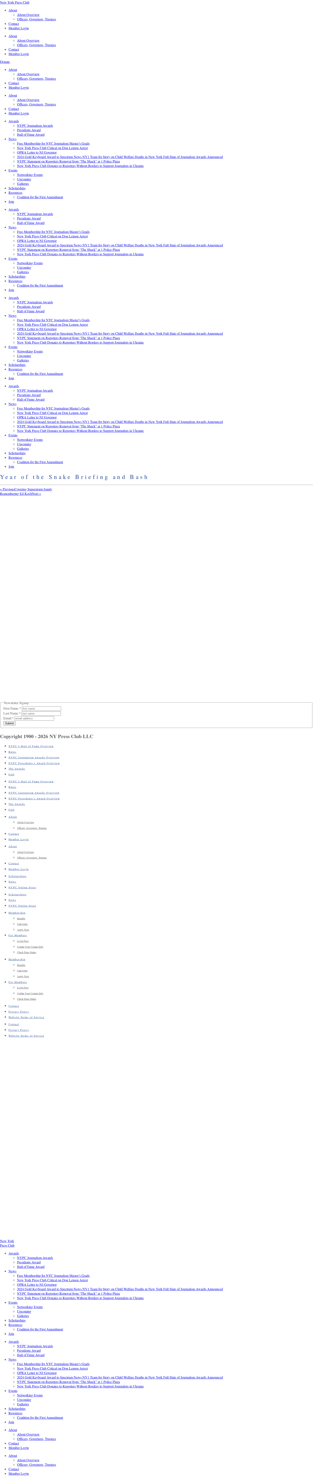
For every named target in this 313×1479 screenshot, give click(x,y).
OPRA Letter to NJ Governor (37, 152)
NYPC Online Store (22, 887)
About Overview (28, 14)
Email (8, 718)
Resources (15, 192)
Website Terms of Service (26, 1017)
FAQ (12, 774)
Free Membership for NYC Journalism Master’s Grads (53, 143)
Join (11, 201)
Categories (22, 924)
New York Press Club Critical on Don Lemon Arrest (52, 148)
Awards (14, 121)
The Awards (17, 768)
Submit (9, 723)
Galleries (23, 183)
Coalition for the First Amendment (40, 197)
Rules (12, 751)
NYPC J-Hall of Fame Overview (31, 746)
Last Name (12, 713)
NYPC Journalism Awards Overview (34, 757)
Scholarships (17, 188)
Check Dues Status (26, 952)
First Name (12, 708)
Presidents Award (29, 130)
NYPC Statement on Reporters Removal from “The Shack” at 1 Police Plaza (68, 161)
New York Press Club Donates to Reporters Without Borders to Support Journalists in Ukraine (80, 165)
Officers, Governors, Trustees (36, 19)
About (13, 10)
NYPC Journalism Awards (35, 125)
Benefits (21, 918)
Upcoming (24, 179)
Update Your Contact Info (30, 946)
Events (13, 170)
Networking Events (30, 174)
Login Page (23, 941)
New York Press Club (14, 2)
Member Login (19, 28)
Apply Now (23, 929)
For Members (18, 935)
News (12, 139)
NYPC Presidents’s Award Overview (34, 763)
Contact (14, 23)
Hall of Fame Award (31, 134)
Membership (17, 912)
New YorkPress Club (7, 1243)
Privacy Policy (19, 1011)
